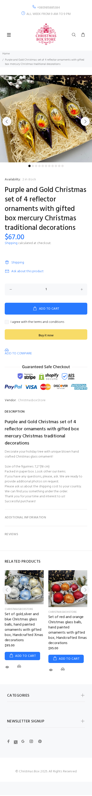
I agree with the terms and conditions (37, 322)
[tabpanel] (46, 118)
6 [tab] (46, 166)
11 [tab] (62, 166)
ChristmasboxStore (32, 400)
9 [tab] (56, 166)
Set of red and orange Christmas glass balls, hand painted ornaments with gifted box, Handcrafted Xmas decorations (67, 630)
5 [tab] (43, 166)
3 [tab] (36, 166)
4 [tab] (39, 166)
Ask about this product (27, 271)
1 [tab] (29, 166)
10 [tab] (59, 166)
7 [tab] (49, 166)
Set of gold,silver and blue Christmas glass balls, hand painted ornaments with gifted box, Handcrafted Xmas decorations (24, 627)
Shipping (11, 243)
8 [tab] (52, 166)
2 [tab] (33, 166)
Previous (6, 121)
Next (85, 121)
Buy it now (46, 335)
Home (6, 53)
